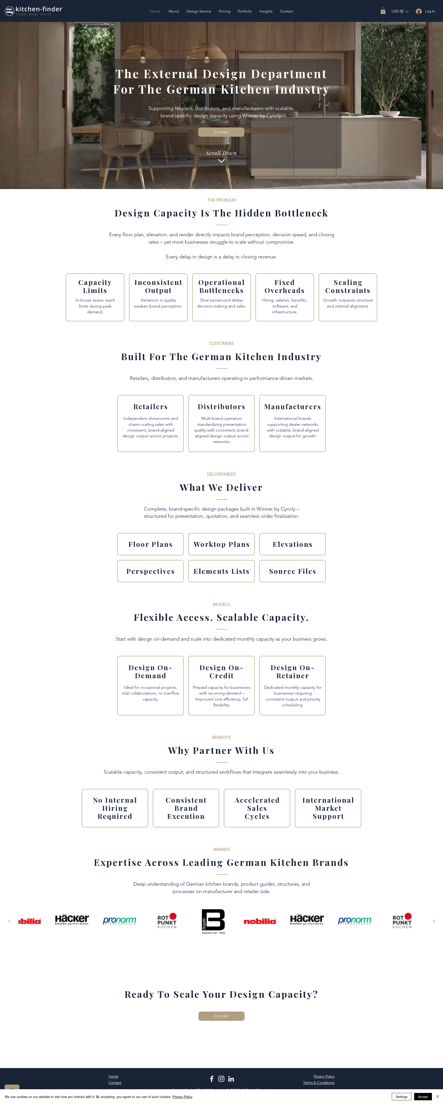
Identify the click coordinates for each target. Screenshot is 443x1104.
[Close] (437, 1096)
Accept (423, 1096)
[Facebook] (212, 1079)
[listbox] (400, 11)
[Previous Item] (9, 921)
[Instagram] (221, 1079)
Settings (401, 1096)
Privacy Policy (182, 1096)
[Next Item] (433, 921)
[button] (383, 10)
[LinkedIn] (231, 1079)
